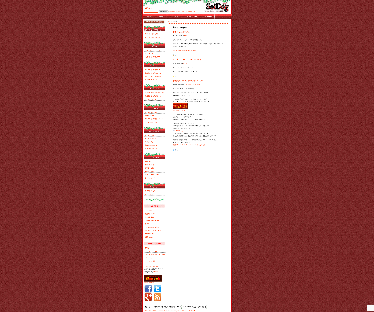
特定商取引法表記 (174, 11)
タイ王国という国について (153, 230)
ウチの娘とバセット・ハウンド (154, 251)
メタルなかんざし (150, 135)
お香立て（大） (150, 171)
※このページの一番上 (187, 311)
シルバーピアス (150, 53)
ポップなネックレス (151, 122)
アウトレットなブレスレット (154, 37)
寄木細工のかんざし (151, 138)
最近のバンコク (150, 234)
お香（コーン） (150, 164)
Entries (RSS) (163, 311)
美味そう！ (148, 248)
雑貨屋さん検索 (149, 282)
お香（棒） (148, 161)
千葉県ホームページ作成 (151, 266)
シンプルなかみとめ (151, 148)
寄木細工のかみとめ (151, 145)
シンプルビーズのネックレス (154, 119)
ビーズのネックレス (151, 115)
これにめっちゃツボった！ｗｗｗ (155, 254)
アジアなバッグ (150, 194)
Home (169, 21)
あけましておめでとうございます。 (188, 59)
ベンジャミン (149, 258)
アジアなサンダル (150, 191)
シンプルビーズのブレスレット (154, 70)
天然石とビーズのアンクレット (154, 96)
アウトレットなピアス (152, 34)
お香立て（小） (150, 168)
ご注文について (163, 16)
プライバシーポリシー (188, 11)
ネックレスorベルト (151, 112)
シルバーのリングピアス (152, 50)
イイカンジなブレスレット (153, 76)
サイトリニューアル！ (182, 32)
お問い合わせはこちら (151, 311)
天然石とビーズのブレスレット (154, 73)
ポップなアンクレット (152, 99)
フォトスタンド (150, 178)
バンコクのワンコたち (190, 16)
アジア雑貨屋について (190, 84)
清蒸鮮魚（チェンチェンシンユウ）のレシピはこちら (189, 145)
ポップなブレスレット (152, 80)
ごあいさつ (149, 16)
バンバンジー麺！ (150, 261)
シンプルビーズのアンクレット (154, 92)
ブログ (176, 16)
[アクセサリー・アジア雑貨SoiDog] (148, 292)
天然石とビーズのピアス (152, 57)
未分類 (185, 35)
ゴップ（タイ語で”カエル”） (154, 174)
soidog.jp (155, 271)
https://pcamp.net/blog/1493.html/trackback (185, 50)
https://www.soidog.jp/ (179, 110)
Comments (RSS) (175, 311)
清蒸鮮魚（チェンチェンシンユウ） (188, 81)
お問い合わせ (207, 16)
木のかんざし (149, 142)
